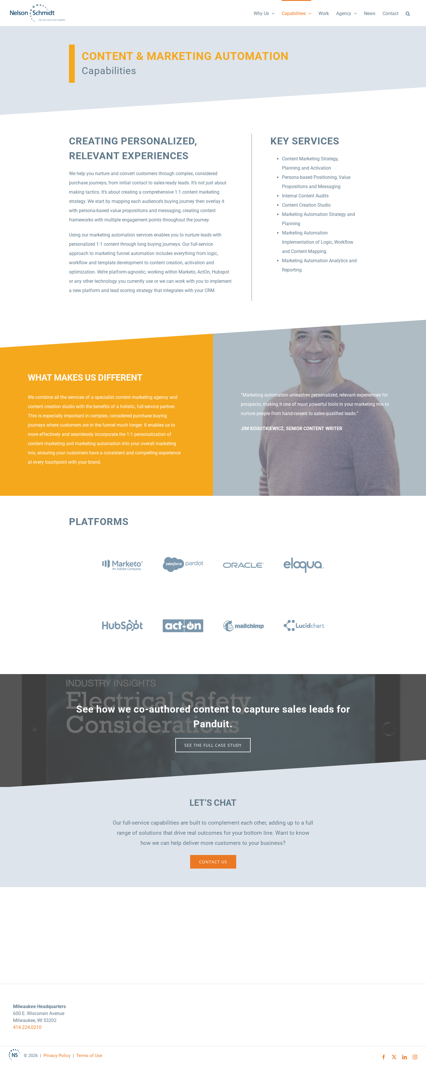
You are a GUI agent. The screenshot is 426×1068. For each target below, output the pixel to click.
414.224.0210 (27, 1027)
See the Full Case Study (213, 745)
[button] (408, 13)
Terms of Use (89, 1055)
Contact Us (213, 862)
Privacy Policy (56, 1055)
